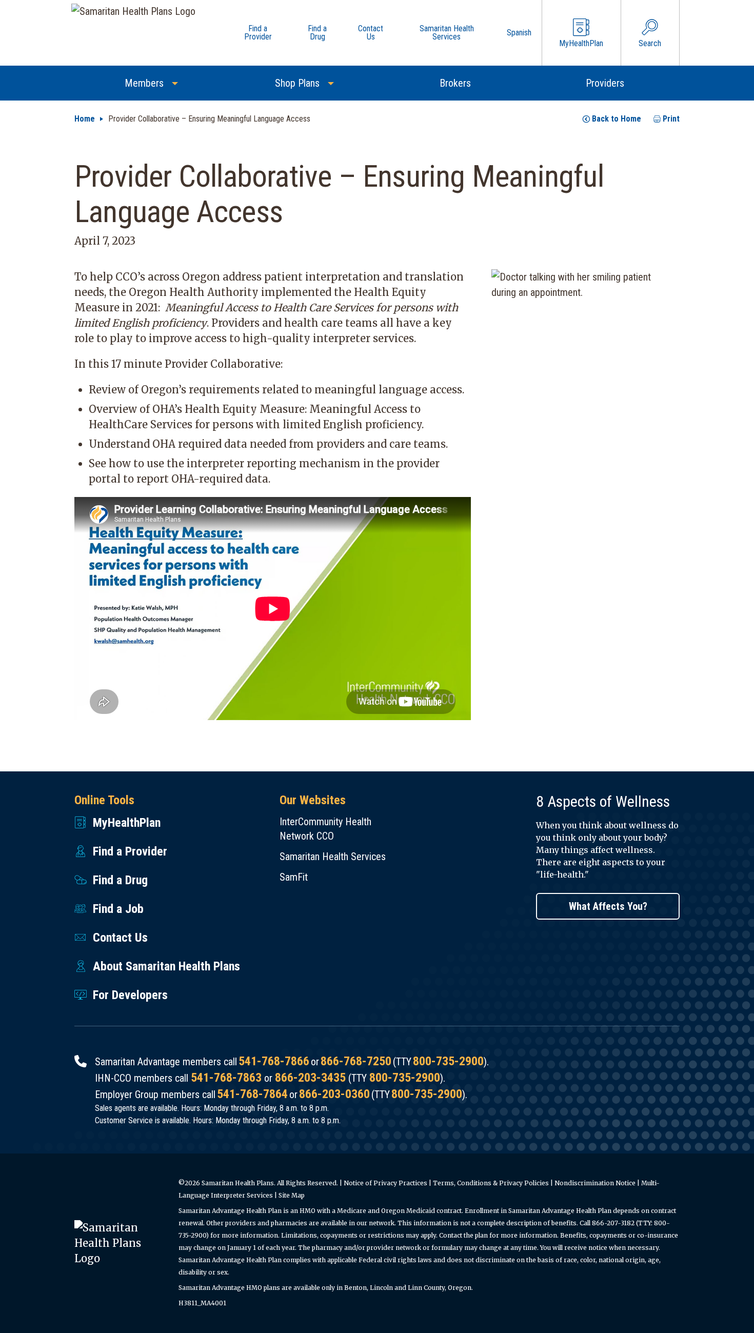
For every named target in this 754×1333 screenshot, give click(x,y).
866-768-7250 (356, 1061)
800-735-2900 (448, 1061)
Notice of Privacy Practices (385, 1183)
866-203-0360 (334, 1094)
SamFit (294, 877)
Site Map (292, 1195)
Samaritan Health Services (333, 856)
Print (671, 119)
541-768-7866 (274, 1061)
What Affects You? (608, 906)
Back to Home (616, 119)
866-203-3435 (310, 1077)
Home (84, 119)
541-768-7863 (226, 1077)
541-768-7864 (252, 1094)
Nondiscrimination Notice (595, 1183)
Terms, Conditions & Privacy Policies (491, 1183)
